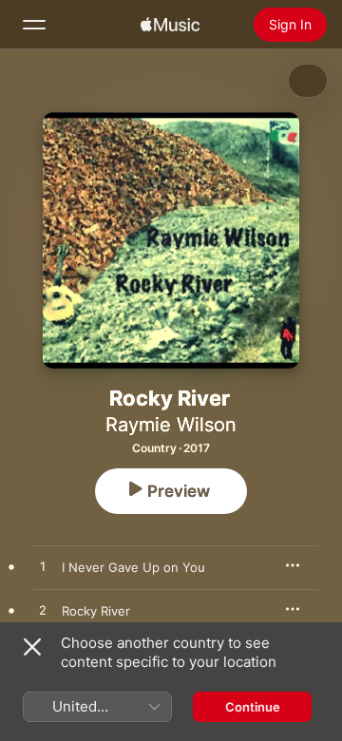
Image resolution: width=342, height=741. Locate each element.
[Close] (32, 647)
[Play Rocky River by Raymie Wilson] (43, 610)
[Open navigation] (34, 25)
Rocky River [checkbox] (96, 610)
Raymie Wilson (171, 424)
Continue (252, 706)
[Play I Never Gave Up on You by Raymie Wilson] (43, 567)
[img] (170, 24)
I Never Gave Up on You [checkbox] (133, 567)
